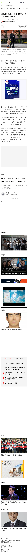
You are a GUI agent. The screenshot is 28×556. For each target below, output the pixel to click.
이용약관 (2, 536)
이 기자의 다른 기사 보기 (13, 198)
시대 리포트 (4, 233)
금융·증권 (19, 8)
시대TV (3, 255)
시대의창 (3, 310)
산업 (14, 8)
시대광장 (3, 483)
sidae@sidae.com (16, 188)
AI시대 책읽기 (5, 509)
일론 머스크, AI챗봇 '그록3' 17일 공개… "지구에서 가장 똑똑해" (14, 178)
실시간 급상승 (19, 358)
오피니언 (3, 8)
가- (19, 27)
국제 (23, 8)
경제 (11, 8)
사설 (2, 436)
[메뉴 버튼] (26, 2)
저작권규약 (8, 536)
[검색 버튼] (23, 2)
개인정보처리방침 (14, 536)
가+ (26, 27)
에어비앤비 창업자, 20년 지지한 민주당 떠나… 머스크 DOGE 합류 (14, 181)
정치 (8, 8)
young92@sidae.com (14, 192)
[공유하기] (21, 2)
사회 (27, 8)
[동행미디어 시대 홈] (5, 2)
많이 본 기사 (8, 358)
